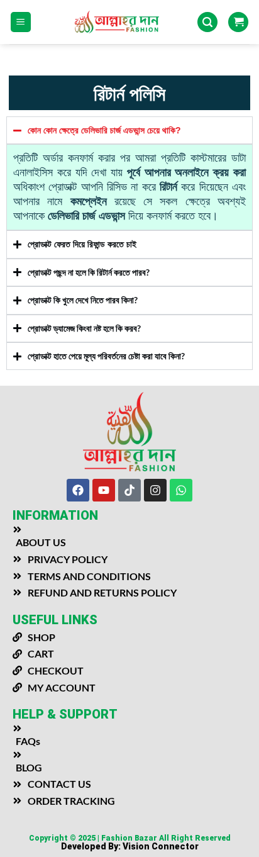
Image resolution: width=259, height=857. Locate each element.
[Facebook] (78, 490)
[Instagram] (155, 490)
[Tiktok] (129, 490)
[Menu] (21, 22)
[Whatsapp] (181, 490)
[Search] (207, 22)
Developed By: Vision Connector (130, 846)
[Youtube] (103, 490)
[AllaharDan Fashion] (129, 22)
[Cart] (238, 22)
